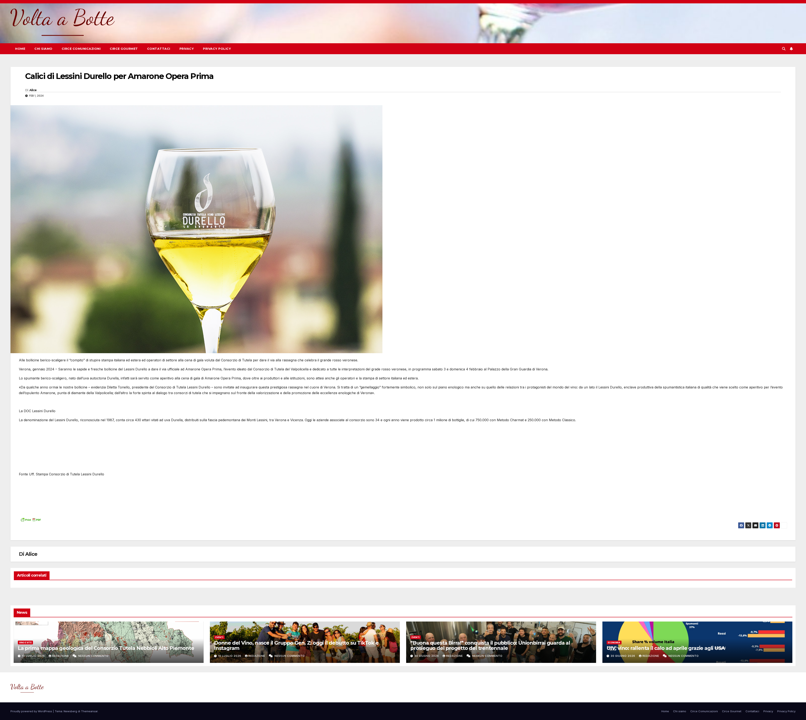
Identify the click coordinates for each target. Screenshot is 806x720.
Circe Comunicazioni (81, 49)
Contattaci (158, 49)
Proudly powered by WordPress (31, 711)
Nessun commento (93, 655)
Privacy (186, 49)
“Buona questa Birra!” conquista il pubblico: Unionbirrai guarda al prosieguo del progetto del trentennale (490, 645)
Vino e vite (25, 642)
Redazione (61, 655)
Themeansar (89, 711)
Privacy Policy (217, 49)
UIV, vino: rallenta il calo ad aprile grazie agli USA (666, 648)
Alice (33, 90)
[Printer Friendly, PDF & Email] (30, 519)
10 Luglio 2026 (34, 655)
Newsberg (70, 711)
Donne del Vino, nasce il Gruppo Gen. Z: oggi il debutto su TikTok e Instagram (296, 645)
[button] (783, 49)
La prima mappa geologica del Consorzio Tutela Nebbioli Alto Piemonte (106, 648)
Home (20, 49)
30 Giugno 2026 (427, 655)
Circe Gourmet (124, 49)
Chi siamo (43, 49)
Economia (614, 642)
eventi (219, 637)
